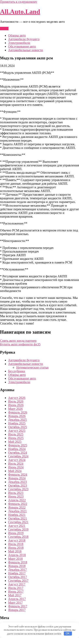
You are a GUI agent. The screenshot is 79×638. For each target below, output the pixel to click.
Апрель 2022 (17, 500)
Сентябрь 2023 (18, 489)
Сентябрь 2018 (18, 536)
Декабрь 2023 (17, 482)
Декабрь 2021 (17, 511)
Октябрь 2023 (17, 485)
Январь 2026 (17, 416)
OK (68, 633)
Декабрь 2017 (17, 569)
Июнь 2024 (15, 467)
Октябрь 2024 (17, 452)
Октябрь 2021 (17, 518)
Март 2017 (15, 602)
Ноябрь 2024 (17, 449)
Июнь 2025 (15, 438)
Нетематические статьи (32, 367)
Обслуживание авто (22, 46)
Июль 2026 (15, 401)
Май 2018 (14, 551)
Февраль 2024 (17, 474)
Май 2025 (14, 441)
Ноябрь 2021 (17, 514)
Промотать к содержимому (18, 1)
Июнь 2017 (15, 591)
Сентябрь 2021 (18, 522)
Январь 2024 (17, 478)
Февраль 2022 (17, 504)
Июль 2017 (15, 588)
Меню (4, 28)
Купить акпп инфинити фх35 (20, 344)
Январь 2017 (17, 610)
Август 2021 (16, 525)
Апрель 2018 (17, 555)
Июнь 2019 (15, 533)
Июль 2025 (15, 434)
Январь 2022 (17, 507)
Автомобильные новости (25, 50)
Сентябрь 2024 (18, 456)
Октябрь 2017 (17, 577)
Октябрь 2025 (17, 427)
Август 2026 (16, 397)
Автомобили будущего (24, 39)
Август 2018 (16, 540)
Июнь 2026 (15, 405)
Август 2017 (16, 584)
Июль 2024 (15, 463)
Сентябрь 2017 (18, 580)
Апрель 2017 (17, 599)
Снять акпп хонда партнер (18, 340)
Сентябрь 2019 (18, 529)
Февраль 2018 (17, 562)
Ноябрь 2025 (17, 423)
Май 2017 (14, 595)
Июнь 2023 (15, 496)
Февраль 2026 (17, 412)
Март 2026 (15, 408)
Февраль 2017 (17, 606)
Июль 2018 (15, 544)
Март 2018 (15, 558)
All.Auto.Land (20, 11)
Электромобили (19, 42)
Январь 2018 (17, 566)
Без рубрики (16, 371)
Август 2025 (16, 430)
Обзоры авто (17, 35)
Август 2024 (16, 460)
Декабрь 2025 (17, 419)
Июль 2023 (15, 493)
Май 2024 (14, 471)
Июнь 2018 (15, 547)
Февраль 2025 (17, 445)
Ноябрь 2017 (17, 573)
